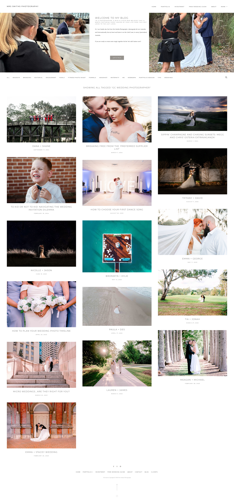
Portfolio (165, 6)
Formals (92, 77)
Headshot (103, 77)
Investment (179, 6)
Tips (159, 77)
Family (62, 77)
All (8, 77)
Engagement (51, 77)
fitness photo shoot (77, 77)
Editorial (38, 77)
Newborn (132, 77)
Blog (147, 472)
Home (154, 6)
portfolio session (147, 77)
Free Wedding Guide (198, 6)
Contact (138, 472)
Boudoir (16, 77)
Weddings (168, 77)
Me (123, 77)
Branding (27, 77)
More (223, 6)
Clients (154, 472)
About (213, 6)
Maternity (115, 77)
